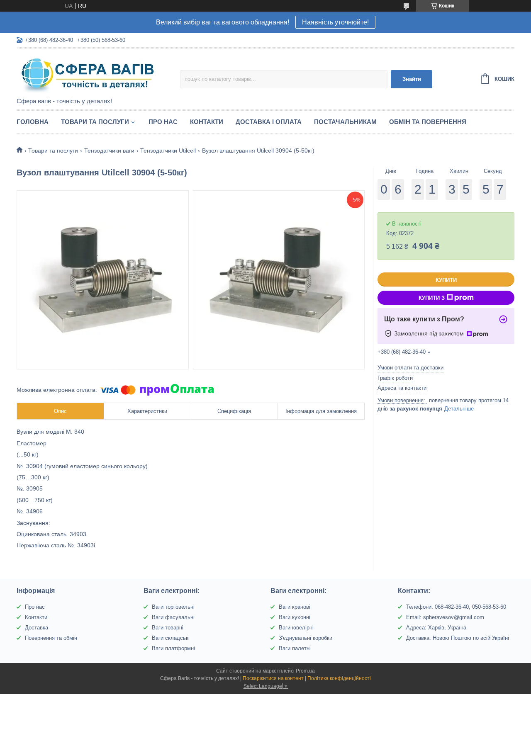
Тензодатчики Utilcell (168, 150)
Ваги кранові (294, 607)
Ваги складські (171, 638)
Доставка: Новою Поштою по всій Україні (457, 638)
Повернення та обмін (51, 638)
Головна (33, 122)
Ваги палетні (295, 648)
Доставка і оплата (269, 122)
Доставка (36, 627)
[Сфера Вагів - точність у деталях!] (89, 73)
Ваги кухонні (294, 617)
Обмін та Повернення (427, 122)
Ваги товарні (167, 627)
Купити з (432, 298)
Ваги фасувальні (173, 617)
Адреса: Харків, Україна (436, 627)
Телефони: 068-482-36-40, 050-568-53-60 (456, 607)
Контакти (206, 122)
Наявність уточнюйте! (335, 22)
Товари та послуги (95, 122)
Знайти (411, 79)
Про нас (163, 122)
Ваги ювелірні (296, 627)
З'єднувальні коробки (305, 638)
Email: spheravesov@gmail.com (445, 617)
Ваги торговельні (173, 607)
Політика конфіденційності (339, 678)
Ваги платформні (173, 648)
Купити (446, 280)
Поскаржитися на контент (273, 678)
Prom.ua (305, 671)
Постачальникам (345, 122)
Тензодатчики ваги (109, 150)
